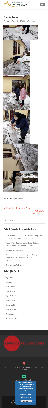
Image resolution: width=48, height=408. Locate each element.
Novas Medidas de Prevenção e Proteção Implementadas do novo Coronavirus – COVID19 (22, 257)
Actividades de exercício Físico (16, 208)
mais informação (26, 395)
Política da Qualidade (14, 250)
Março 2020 (11, 291)
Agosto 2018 (11, 296)
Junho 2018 (10, 305)
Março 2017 (11, 309)
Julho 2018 (10, 300)
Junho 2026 (10, 282)
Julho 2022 (10, 287)
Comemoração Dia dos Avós (17, 265)
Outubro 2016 (12, 314)
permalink (19, 198)
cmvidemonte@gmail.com (24, 380)
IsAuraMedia (31, 21)
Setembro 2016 (12, 318)
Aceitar (26, 401)
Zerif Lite (14, 403)
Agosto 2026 (11, 278)
